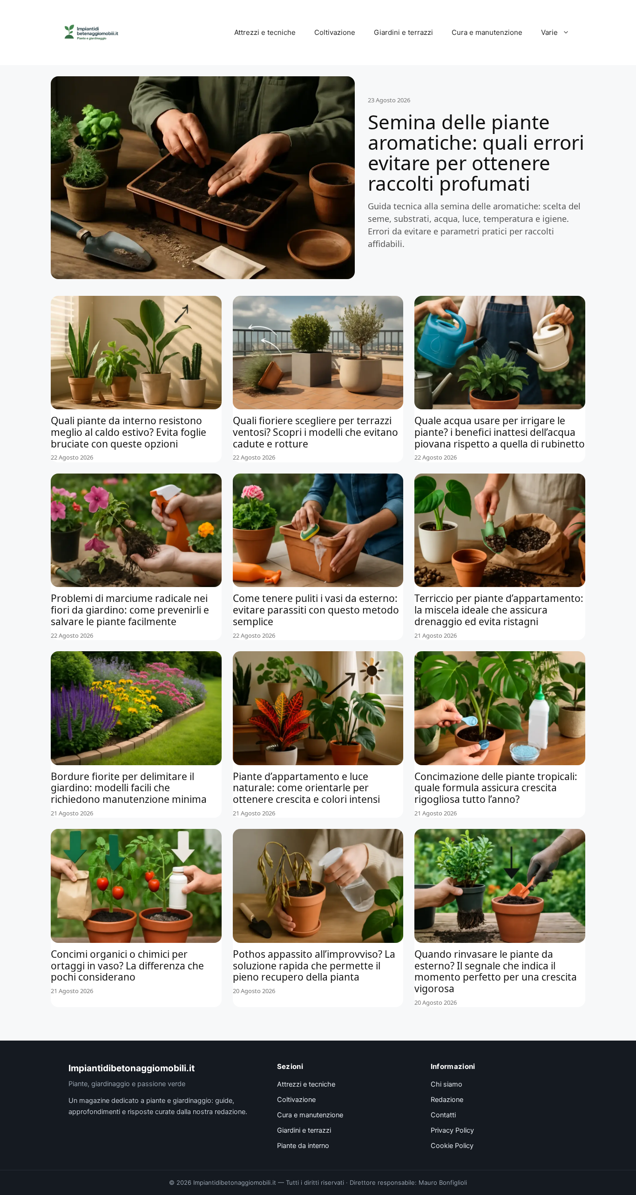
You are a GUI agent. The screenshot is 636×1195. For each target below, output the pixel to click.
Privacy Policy (452, 1130)
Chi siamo (446, 1084)
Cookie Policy (452, 1146)
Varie (549, 32)
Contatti (443, 1115)
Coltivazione (334, 32)
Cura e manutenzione (487, 32)
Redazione (447, 1099)
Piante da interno (303, 1146)
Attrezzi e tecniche (265, 32)
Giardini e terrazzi (403, 32)
